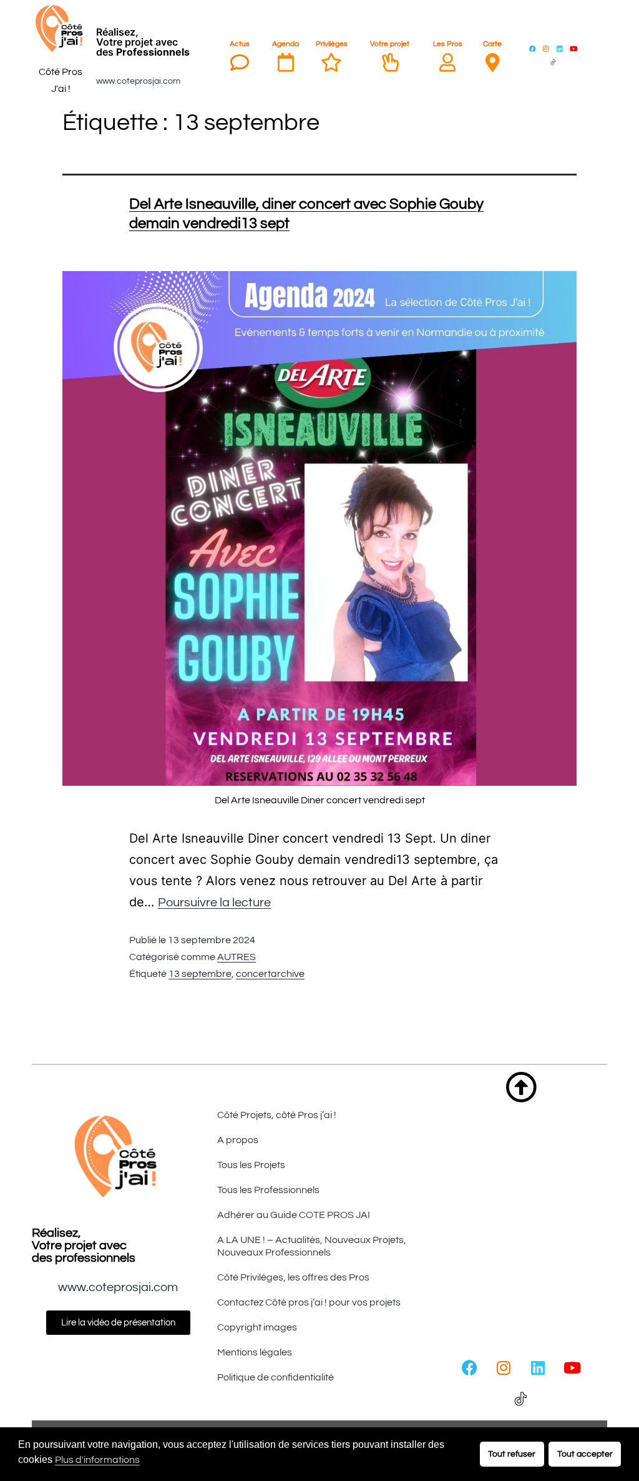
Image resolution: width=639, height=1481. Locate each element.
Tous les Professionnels (268, 1190)
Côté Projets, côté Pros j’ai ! (276, 1115)
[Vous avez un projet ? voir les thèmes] (390, 62)
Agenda (285, 44)
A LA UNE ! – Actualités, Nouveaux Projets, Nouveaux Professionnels (311, 1246)
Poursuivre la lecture (214, 902)
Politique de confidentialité (275, 1377)
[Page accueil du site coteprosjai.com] (60, 28)
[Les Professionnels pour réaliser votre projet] (447, 62)
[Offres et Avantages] (331, 62)
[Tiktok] (553, 62)
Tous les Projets (251, 1165)
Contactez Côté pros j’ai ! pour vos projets (309, 1302)
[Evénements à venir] (285, 62)
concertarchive (270, 974)
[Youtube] (573, 48)
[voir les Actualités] (239, 62)
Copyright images (257, 1327)
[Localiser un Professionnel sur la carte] (492, 62)
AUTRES (236, 957)
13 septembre (200, 974)
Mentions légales (254, 1352)
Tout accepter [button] (585, 1454)
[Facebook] (532, 48)
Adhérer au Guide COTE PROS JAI (293, 1215)
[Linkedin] (560, 48)
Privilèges (332, 44)
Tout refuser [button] (511, 1454)
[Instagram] (546, 48)
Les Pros (447, 44)
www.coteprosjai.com (138, 81)
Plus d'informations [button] (97, 1460)
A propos (237, 1140)
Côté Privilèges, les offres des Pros (293, 1277)
